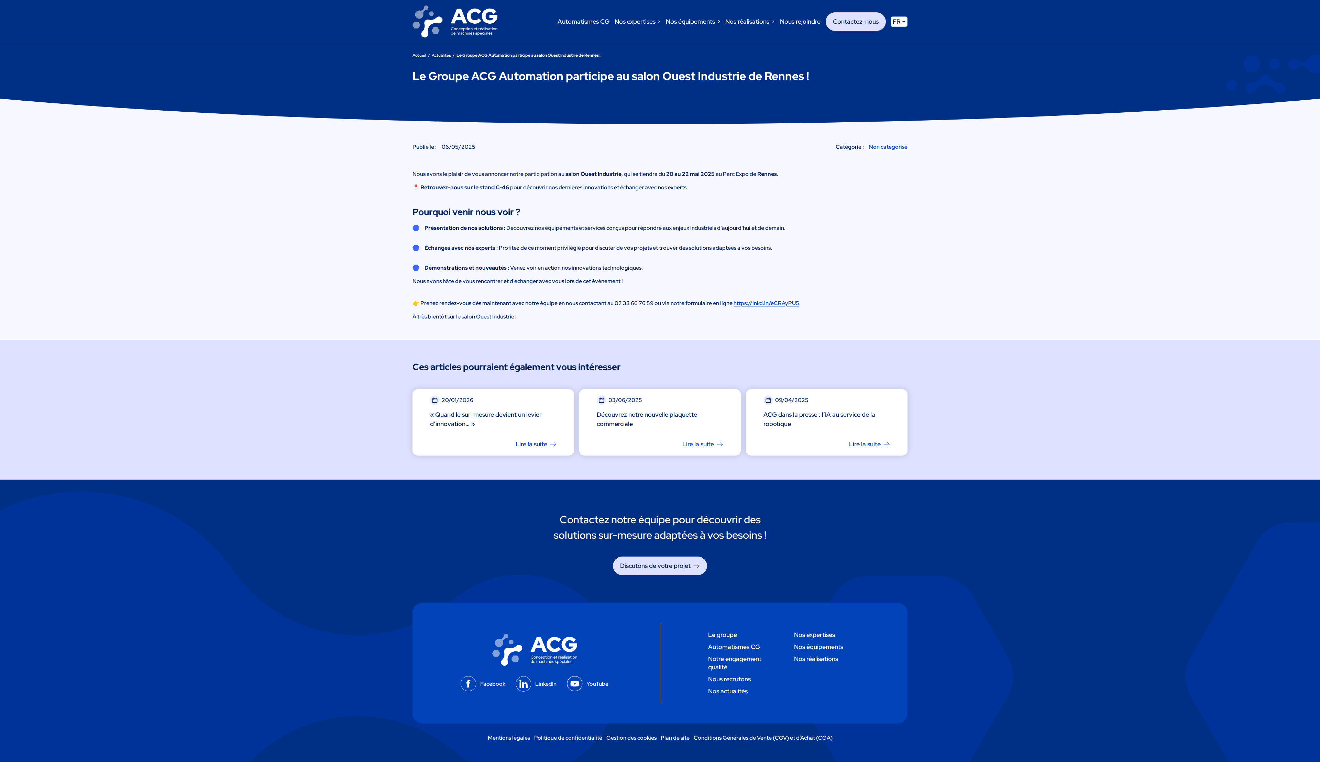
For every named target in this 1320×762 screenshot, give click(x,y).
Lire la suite (531, 444)
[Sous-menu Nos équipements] (718, 21)
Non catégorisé (888, 146)
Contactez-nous (856, 21)
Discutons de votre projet (655, 566)
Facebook (492, 683)
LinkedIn (546, 683)
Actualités (441, 55)
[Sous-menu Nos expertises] (659, 21)
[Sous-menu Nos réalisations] (773, 21)
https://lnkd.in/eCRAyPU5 (766, 303)
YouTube (597, 683)
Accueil (419, 55)
